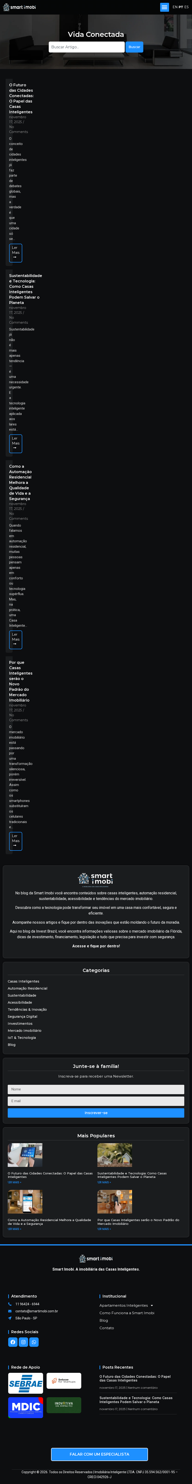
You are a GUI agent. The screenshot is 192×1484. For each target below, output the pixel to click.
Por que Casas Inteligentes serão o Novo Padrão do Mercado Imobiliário (21, 681)
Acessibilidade (20, 1002)
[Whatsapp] (34, 1342)
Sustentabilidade (22, 995)
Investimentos (20, 1023)
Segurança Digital (22, 1016)
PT (181, 7)
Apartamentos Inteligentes (124, 1305)
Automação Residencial (27, 988)
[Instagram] (23, 1342)
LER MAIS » (14, 1182)
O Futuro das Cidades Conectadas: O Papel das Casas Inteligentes (21, 98)
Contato (107, 1328)
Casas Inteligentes (23, 981)
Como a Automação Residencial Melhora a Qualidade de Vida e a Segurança (20, 482)
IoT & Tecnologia (22, 1038)
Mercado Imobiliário (24, 1031)
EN (175, 7)
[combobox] (87, 47)
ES (186, 7)
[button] (164, 7)
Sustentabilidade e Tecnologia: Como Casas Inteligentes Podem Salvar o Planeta (25, 289)
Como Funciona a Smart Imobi (127, 1313)
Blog (11, 1045)
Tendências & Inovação (27, 1009)
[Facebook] (13, 1342)
